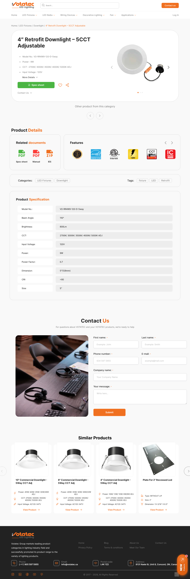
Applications (127, 15)
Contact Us (23, 93)
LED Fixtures (28, 15)
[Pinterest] (41, 574)
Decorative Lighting (92, 15)
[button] (112, 67)
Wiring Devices (67, 15)
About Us (134, 543)
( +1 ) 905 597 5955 (29, 564)
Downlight (39, 25)
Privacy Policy (85, 547)
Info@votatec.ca (69, 564)
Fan (111, 15)
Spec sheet (38, 85)
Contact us (170, 5)
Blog (106, 543)
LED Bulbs (47, 15)
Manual (36, 161)
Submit (109, 412)
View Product (29, 509)
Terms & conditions (113, 547)
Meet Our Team (137, 547)
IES (49, 161)
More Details (28, 77)
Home (14, 15)
